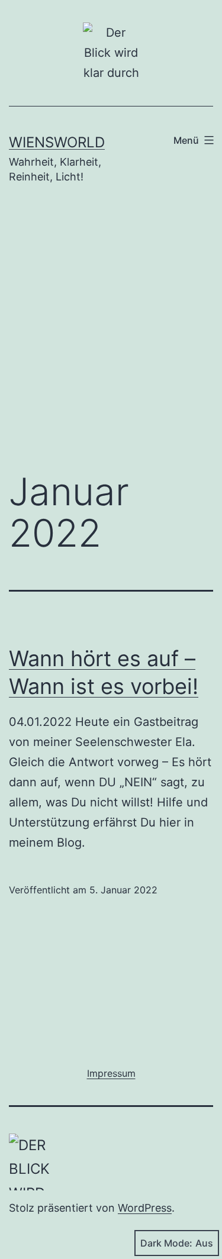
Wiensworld (57, 142)
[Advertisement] (111, 336)
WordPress (145, 1208)
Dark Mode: (166, 1243)
